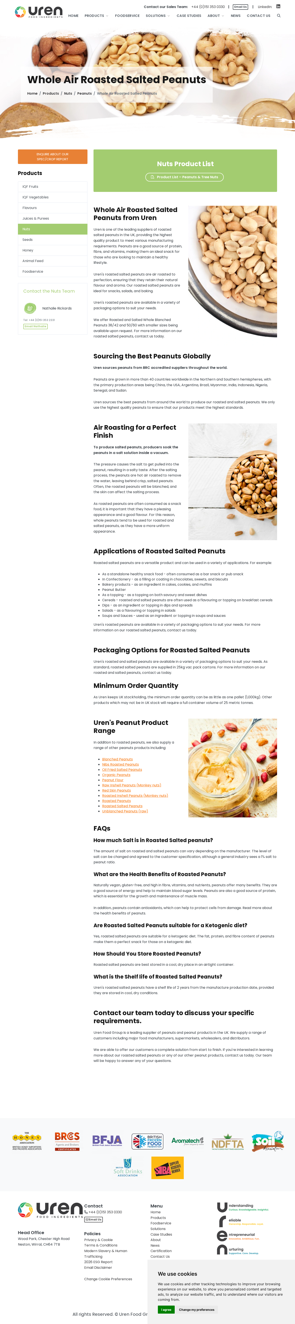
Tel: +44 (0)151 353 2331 (39, 320)
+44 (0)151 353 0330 (208, 6)
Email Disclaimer (98, 1267)
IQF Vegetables (35, 197)
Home (32, 93)
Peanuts (84, 93)
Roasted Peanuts (116, 800)
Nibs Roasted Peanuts (120, 764)
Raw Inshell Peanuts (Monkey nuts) (131, 785)
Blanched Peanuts (117, 759)
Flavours (29, 207)
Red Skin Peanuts (116, 790)
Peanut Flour (113, 780)
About (156, 1239)
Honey (27, 250)
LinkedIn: (265, 6)
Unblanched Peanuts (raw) (125, 811)
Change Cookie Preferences (108, 1279)
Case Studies (161, 1234)
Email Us (240, 7)
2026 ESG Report (98, 1261)
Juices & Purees (35, 218)
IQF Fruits (30, 186)
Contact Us (160, 1256)
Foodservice (32, 271)
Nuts (68, 93)
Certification (161, 1250)
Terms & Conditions (100, 1245)
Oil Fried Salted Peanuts (122, 769)
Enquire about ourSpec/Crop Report (52, 156)
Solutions (158, 1228)
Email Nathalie (35, 326)
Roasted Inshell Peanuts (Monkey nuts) (135, 795)
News (155, 1245)
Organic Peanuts (116, 774)
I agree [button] (166, 1309)
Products (51, 93)
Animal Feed (32, 260)
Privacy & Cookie (98, 1239)
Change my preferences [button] (196, 1309)
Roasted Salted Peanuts (122, 806)
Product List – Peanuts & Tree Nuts (187, 177)
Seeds (27, 239)
